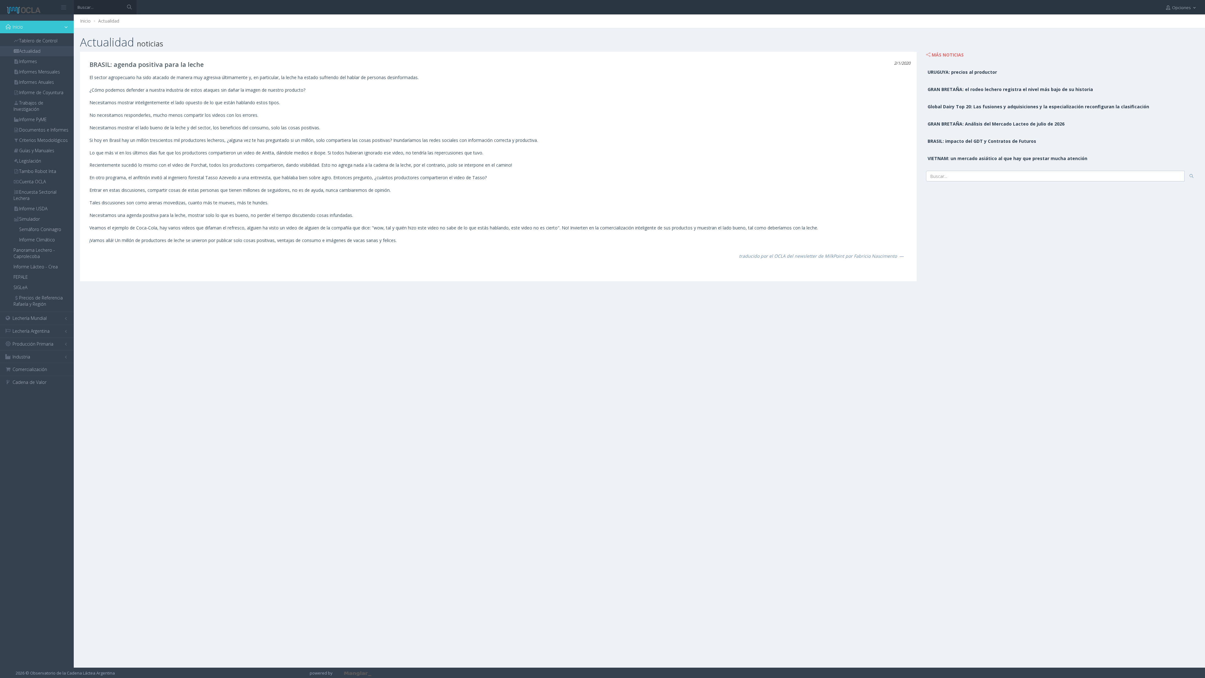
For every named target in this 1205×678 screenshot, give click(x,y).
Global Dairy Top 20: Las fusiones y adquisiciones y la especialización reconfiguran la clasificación (1038, 107)
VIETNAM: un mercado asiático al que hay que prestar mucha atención (1007, 158)
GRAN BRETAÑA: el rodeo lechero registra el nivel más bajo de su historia (1010, 89)
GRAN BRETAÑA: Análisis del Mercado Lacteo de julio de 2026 (996, 124)
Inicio (85, 21)
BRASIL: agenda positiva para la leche (146, 64)
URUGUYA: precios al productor (962, 72)
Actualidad (108, 21)
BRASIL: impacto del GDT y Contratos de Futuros (982, 141)
